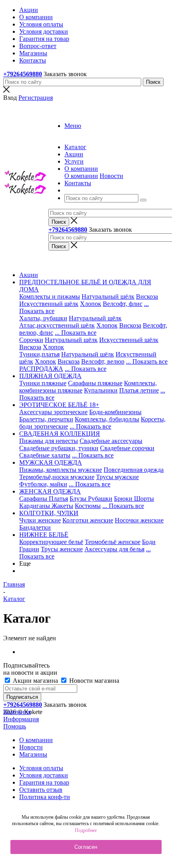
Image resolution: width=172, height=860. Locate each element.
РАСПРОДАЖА (41, 368)
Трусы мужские (117, 477)
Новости (111, 175)
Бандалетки (35, 527)
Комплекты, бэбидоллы (107, 419)
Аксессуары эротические (53, 412)
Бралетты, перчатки (46, 419)
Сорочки (31, 339)
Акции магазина (35, 680)
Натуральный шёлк (108, 296)
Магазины (33, 754)
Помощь (14, 726)
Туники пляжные (42, 383)
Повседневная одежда (134, 469)
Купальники (101, 390)
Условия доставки (43, 775)
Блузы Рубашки (91, 498)
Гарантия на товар (44, 782)
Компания (17, 711)
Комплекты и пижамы (49, 296)
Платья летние (139, 390)
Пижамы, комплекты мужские (60, 469)
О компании (81, 175)
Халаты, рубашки (43, 318)
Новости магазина (93, 680)
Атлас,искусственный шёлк (57, 325)
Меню (72, 125)
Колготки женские (87, 520)
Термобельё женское (112, 541)
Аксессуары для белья (114, 549)
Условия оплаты (41, 768)
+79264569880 (22, 74)
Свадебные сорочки (127, 448)
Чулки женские (40, 520)
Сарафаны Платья (43, 498)
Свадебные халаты (44, 455)
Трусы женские (62, 549)
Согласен (85, 847)
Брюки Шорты (134, 498)
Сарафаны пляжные (95, 383)
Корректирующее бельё (51, 541)
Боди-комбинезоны (115, 412)
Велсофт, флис (122, 303)
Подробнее (86, 830)
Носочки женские (139, 520)
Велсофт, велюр (102, 361)
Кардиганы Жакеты (46, 505)
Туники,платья (39, 354)
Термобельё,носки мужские (56, 477)
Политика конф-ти (44, 796)
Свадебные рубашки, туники (58, 448)
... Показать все (75, 332)
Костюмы (88, 505)
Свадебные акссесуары (111, 440)
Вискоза (147, 296)
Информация (21, 719)
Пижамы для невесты (48, 440)
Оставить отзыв (40, 789)
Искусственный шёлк (48, 303)
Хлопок (90, 303)
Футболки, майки (43, 484)
